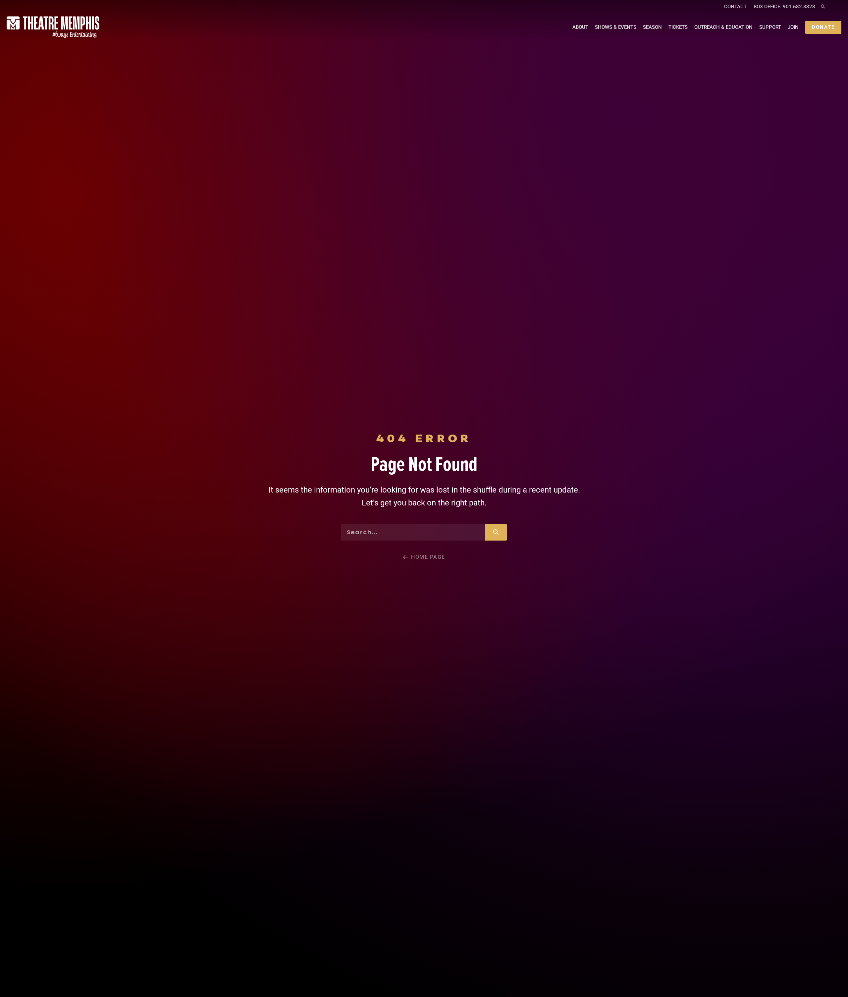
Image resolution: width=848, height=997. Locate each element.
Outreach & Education (723, 27)
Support (770, 27)
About (580, 27)
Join (793, 27)
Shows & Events (615, 27)
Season (652, 27)
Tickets (678, 27)
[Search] (496, 532)
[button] (823, 7)
